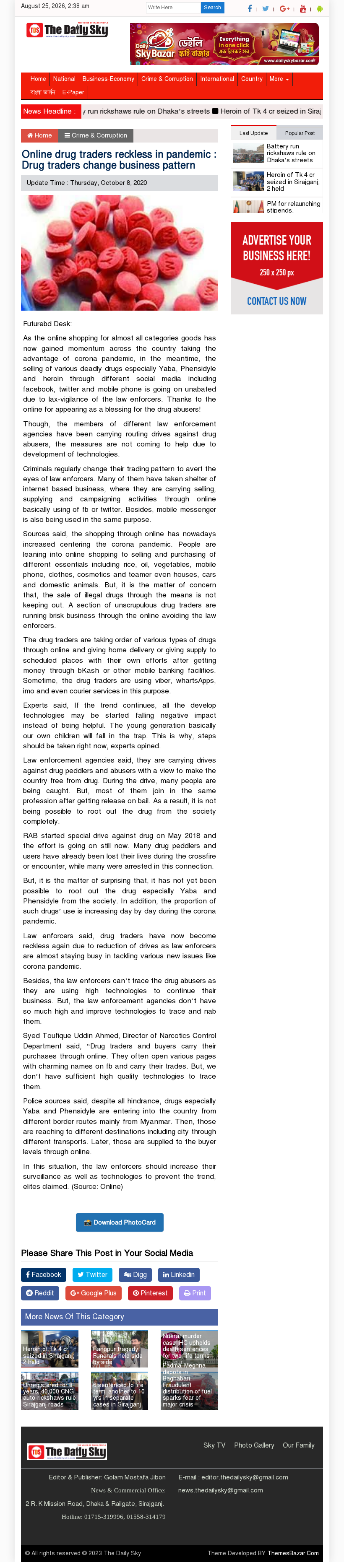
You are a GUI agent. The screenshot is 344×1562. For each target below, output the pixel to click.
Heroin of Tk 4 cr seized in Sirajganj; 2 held (48, 1356)
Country (252, 79)
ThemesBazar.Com (293, 1553)
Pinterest (153, 1293)
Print (198, 1293)
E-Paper (73, 92)
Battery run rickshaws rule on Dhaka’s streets (123, 111)
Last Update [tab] (254, 133)
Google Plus (98, 1293)
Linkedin (182, 1275)
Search (212, 7)
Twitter (95, 1275)
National (64, 79)
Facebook (45, 1275)
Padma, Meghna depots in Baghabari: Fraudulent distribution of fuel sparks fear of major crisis (187, 1385)
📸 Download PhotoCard (120, 1222)
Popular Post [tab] (300, 133)
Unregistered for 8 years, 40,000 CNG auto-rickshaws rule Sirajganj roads (49, 1395)
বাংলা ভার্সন (43, 92)
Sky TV (214, 1445)
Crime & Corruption (167, 79)
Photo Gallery (254, 1445)
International (217, 79)
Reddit (43, 1293)
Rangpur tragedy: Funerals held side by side (118, 1356)
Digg (139, 1275)
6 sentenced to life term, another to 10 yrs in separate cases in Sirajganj (119, 1395)
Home (38, 79)
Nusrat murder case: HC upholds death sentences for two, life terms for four (187, 1349)
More (277, 79)
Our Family (299, 1445)
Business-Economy (108, 79)
